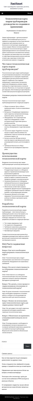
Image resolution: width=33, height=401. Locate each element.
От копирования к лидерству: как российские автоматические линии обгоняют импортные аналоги (15, 387)
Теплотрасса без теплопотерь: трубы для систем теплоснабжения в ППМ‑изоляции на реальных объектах (15, 379)
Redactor (16, 33)
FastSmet (16, 3)
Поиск (4, 341)
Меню (29, 13)
